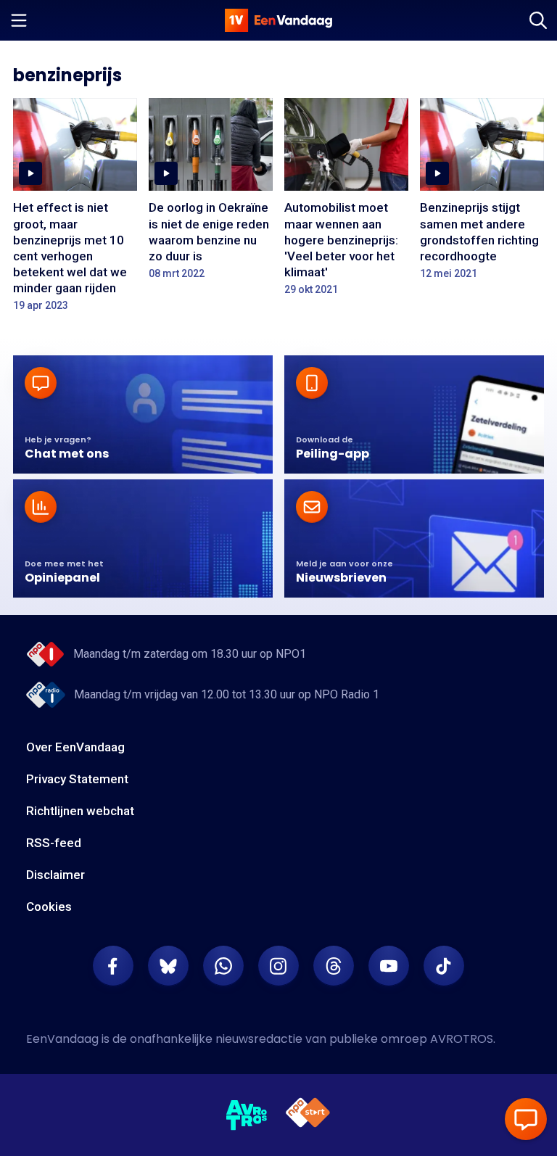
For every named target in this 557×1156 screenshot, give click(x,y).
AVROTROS (461, 1039)
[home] (278, 20)
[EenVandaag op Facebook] (113, 966)
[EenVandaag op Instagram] (278, 966)
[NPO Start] (308, 1115)
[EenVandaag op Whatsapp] (223, 966)
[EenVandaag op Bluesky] (168, 966)
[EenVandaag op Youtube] (388, 966)
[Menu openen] (19, 20)
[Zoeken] (538, 20)
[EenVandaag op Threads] (333, 966)
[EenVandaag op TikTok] (444, 966)
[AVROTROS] (247, 1115)
